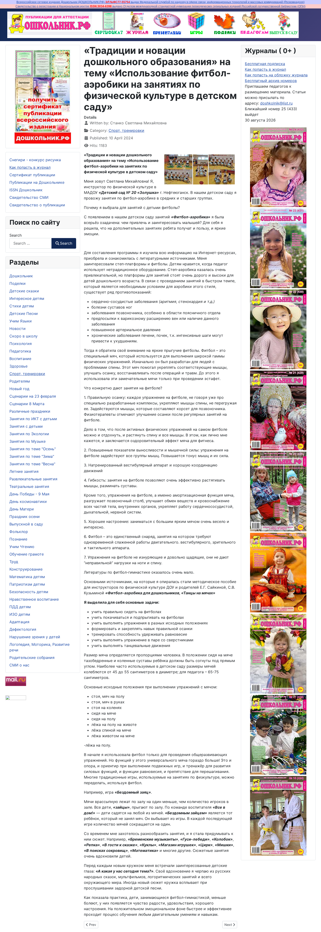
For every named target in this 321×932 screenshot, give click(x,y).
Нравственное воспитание (34, 599)
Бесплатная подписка (265, 63)
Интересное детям (26, 298)
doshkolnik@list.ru (276, 103)
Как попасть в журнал (30, 167)
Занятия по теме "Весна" (32, 464)
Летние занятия (24, 471)
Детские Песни (23, 313)
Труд (13, 561)
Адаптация (19, 621)
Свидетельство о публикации (37, 205)
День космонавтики (28, 501)
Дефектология (22, 629)
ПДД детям (20, 606)
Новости (17, 328)
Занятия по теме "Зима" (31, 456)
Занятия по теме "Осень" (32, 448)
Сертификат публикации (32, 174)
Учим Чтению (21, 546)
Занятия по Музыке (27, 441)
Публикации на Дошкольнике (36, 182)
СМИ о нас (19, 665)
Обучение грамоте (26, 554)
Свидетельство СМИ (28, 197)
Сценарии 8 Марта (26, 403)
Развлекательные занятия (33, 479)
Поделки (17, 283)
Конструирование (26, 569)
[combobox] (30, 243)
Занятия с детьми (26, 426)
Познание (18, 539)
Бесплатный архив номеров (271, 80)
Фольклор (18, 531)
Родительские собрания (32, 657)
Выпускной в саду (26, 524)
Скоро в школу (23, 336)
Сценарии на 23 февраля (32, 396)
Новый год (19, 388)
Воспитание (20, 358)
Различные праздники (29, 411)
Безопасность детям (28, 591)
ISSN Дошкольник (26, 190)
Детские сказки (24, 291)
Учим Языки (20, 321)
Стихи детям (21, 306)
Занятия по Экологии (29, 433)
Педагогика (20, 351)
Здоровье (18, 366)
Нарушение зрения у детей (34, 636)
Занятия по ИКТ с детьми (33, 418)
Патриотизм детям (27, 584)
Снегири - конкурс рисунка (35, 159)
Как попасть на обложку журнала (276, 75)
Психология (20, 343)
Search (15, 235)
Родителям (19, 381)
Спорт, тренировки (27, 373)
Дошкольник (21, 276)
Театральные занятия (29, 486)
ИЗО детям (19, 614)
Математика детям (27, 576)
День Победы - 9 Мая (29, 494)
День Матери (21, 509)
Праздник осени (24, 516)
